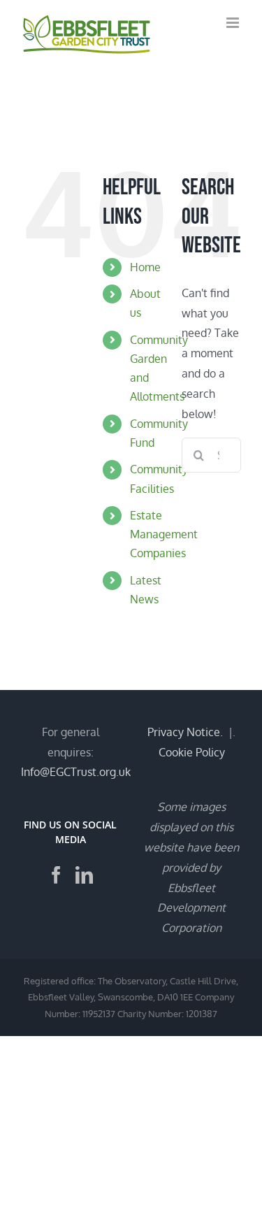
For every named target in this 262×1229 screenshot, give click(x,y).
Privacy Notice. (185, 732)
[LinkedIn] (84, 875)
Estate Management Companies (164, 534)
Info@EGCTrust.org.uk (76, 772)
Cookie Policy (192, 752)
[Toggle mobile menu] (233, 22)
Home (145, 267)
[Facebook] (56, 875)
